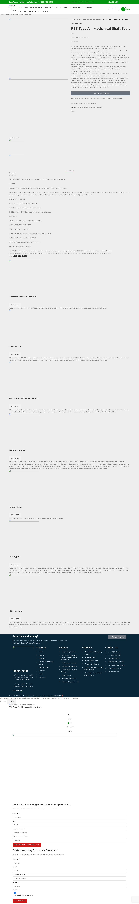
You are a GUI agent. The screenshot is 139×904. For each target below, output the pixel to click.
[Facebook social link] (96, 2)
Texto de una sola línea (20, 836)
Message (15, 882)
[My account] (117, 9)
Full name (16, 813)
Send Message (19, 901)
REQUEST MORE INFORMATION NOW (26, 845)
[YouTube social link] (100, 2)
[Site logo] (12, 9)
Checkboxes (16, 890)
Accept (11, 701)
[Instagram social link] (98, 2)
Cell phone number (19, 829)
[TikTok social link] (105, 2)
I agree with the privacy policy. (24, 895)
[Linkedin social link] (103, 2)
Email (15, 821)
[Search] (110, 9)
